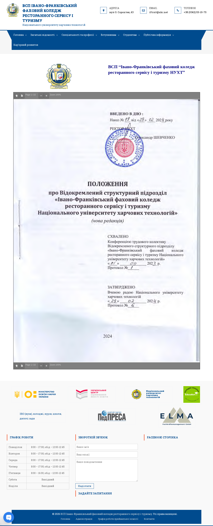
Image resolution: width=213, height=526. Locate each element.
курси (48, 413)
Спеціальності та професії (78, 34)
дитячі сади (27, 418)
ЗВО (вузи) (26, 413)
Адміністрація (84, 518)
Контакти (149, 518)
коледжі (38, 413)
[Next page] (21, 95)
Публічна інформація (157, 34)
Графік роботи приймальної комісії (118, 518)
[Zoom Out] (41, 95)
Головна (18, 34)
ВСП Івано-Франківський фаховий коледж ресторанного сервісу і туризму (49, 13)
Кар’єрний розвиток (25, 44)
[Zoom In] (46, 95)
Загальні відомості (42, 34)
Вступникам (108, 34)
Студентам (130, 34)
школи (57, 413)
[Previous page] (16, 95)
